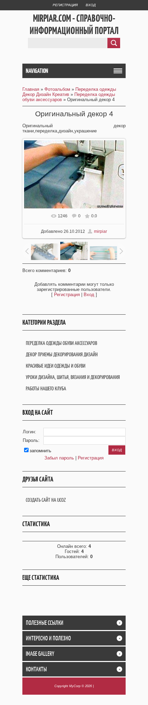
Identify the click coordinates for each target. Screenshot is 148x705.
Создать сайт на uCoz (46, 500)
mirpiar (100, 231)
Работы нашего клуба (46, 388)
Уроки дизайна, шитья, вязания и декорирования (73, 377)
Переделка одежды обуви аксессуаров (61, 343)
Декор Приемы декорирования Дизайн (62, 354)
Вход (91, 5)
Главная (30, 89)
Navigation (37, 71)
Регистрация (65, 5)
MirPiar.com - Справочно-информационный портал (74, 24)
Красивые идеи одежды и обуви (55, 365)
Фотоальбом (57, 89)
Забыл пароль (59, 457)
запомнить (40, 450)
